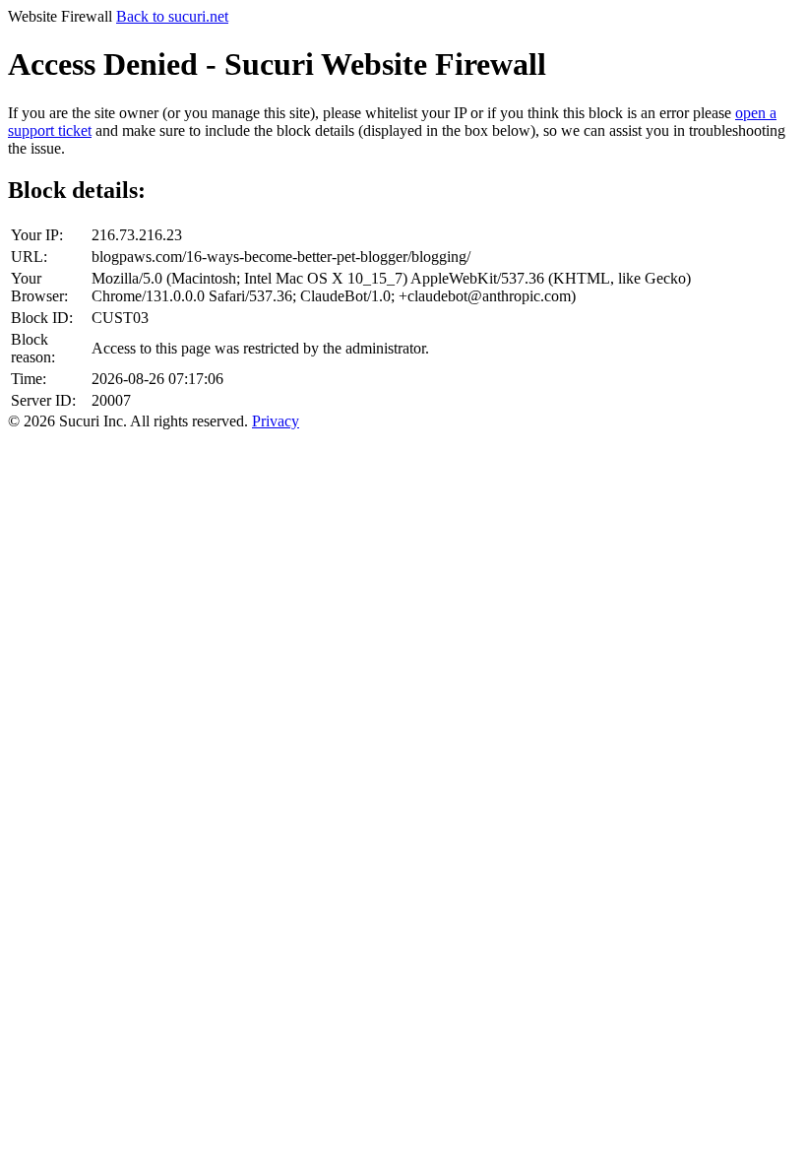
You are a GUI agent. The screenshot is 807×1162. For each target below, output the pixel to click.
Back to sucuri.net (172, 16)
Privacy (275, 421)
